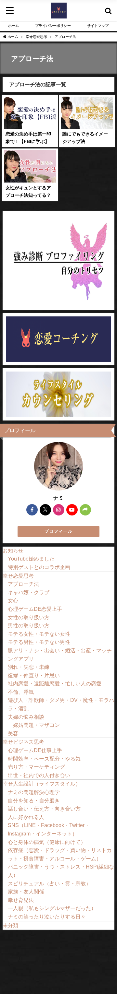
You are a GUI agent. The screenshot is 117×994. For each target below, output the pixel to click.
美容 (13, 733)
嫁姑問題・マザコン (36, 725)
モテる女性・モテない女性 (39, 633)
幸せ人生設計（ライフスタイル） (42, 783)
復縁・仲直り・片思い (34, 675)
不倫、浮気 (21, 691)
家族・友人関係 (26, 891)
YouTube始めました (31, 558)
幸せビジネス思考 (23, 741)
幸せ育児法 (21, 900)
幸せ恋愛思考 (18, 575)
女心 (13, 600)
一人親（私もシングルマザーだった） (52, 908)
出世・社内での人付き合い (39, 775)
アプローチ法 (23, 583)
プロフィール (58, 531)
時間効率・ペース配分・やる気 (44, 758)
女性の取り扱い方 (28, 617)
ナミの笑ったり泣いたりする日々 (47, 916)
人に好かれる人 (26, 817)
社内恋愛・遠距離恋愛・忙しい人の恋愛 (54, 683)
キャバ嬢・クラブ (28, 592)
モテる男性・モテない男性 (39, 642)
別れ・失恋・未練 (28, 666)
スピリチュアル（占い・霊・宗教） (49, 883)
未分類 (10, 925)
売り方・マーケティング (36, 766)
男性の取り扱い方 (28, 625)
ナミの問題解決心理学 (34, 792)
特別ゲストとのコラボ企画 (39, 567)
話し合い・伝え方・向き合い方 (44, 808)
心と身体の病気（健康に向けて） (47, 842)
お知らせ (13, 550)
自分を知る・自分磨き (34, 800)
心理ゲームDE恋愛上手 (35, 608)
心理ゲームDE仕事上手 (35, 750)
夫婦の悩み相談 (26, 716)
